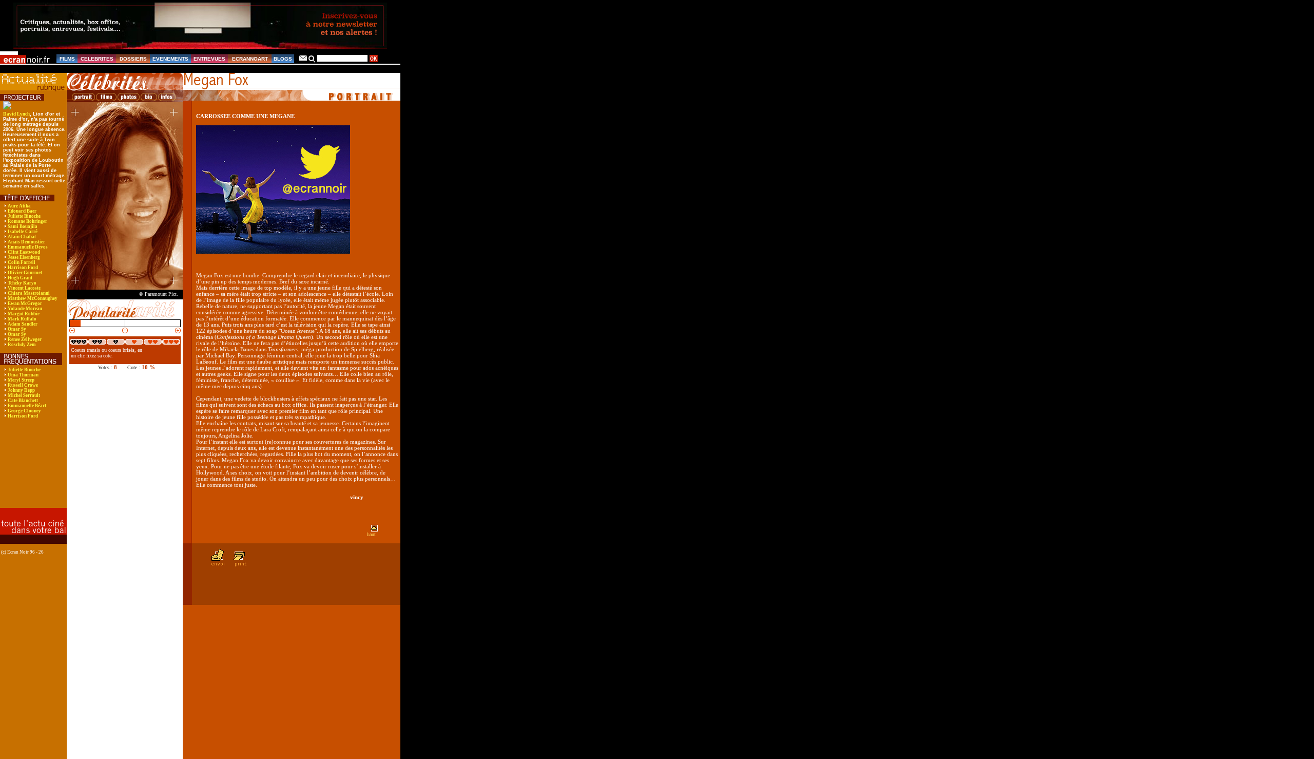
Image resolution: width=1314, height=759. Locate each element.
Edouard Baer (22, 211)
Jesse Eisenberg (24, 257)
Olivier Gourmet (25, 272)
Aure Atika (19, 205)
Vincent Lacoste (24, 288)
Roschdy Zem (22, 344)
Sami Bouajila (22, 226)
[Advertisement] (32, 470)
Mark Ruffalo (22, 318)
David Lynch (16, 114)
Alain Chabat (22, 236)
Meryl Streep (21, 380)
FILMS (67, 59)
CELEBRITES (97, 59)
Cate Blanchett (23, 400)
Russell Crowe (23, 385)
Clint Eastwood (24, 252)
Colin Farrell (21, 262)
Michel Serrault (24, 395)
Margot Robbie (24, 313)
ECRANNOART (250, 59)
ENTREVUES (209, 59)
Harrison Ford (23, 267)
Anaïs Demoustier (26, 241)
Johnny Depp (21, 390)
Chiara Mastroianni (29, 293)
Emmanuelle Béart (27, 405)
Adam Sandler (22, 324)
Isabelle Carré (22, 231)
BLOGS (283, 59)
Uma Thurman (23, 374)
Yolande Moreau (25, 308)
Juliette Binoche (24, 216)
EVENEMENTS (170, 59)
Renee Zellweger (25, 339)
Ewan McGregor (25, 303)
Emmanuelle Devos (28, 247)
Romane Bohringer (27, 221)
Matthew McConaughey (32, 298)
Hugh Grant (20, 277)
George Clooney (24, 410)
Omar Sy (17, 329)
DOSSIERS (133, 59)
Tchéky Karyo (22, 283)
